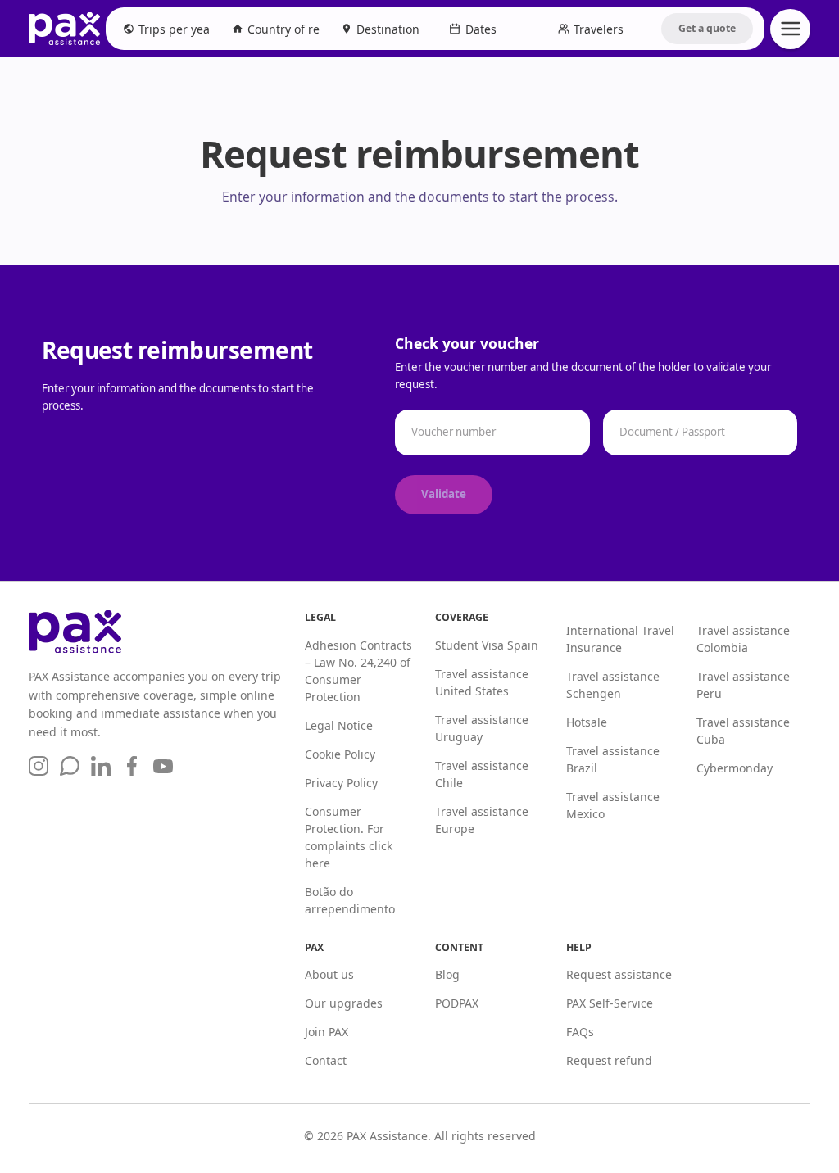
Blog (447, 974)
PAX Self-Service (609, 1003)
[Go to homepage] (155, 631)
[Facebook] (132, 766)
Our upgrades (344, 1003)
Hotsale (586, 722)
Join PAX (326, 1031)
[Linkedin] (101, 766)
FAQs (580, 1031)
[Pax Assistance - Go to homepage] (64, 28)
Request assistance (619, 974)
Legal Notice (339, 725)
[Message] (69, 766)
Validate (443, 494)
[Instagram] (38, 766)
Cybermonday (734, 768)
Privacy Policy (341, 782)
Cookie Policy (340, 754)
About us (329, 974)
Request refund (609, 1060)
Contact (326, 1060)
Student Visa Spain (486, 645)
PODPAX (456, 1003)
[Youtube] (163, 766)
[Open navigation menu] (790, 29)
